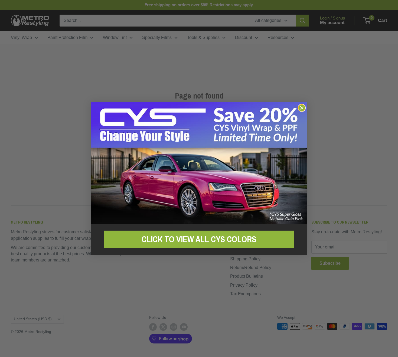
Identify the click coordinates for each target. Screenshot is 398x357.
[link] (199, 163)
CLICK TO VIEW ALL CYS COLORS (199, 239)
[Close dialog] (301, 107)
